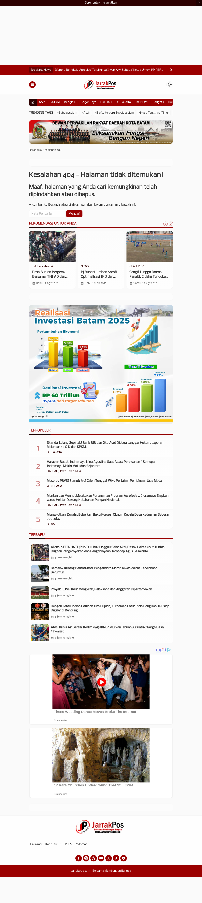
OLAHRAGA (137, 266)
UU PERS (66, 844)
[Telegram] (123, 858)
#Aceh (86, 112)
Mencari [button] (74, 213)
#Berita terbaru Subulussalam (114, 112)
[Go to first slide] (171, 224)
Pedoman (81, 844)
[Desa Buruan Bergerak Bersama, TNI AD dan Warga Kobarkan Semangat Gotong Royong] (52, 246)
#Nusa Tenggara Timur (153, 112)
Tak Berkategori (42, 266)
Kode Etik (51, 844)
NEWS (85, 266)
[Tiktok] (116, 858)
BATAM (55, 102)
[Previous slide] (165, 224)
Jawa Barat (67, 471)
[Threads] (93, 858)
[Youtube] (101, 858)
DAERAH (106, 102)
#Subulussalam (67, 112)
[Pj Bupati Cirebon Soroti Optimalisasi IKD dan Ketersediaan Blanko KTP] (101, 246)
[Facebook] (78, 858)
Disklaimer (35, 844)
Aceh (42, 102)
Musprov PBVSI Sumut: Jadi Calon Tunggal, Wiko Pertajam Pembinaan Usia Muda (104, 481)
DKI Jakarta (123, 102)
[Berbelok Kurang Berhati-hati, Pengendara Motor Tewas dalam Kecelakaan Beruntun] (40, 573)
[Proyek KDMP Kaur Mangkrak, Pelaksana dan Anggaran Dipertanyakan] (40, 592)
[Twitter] (108, 858)
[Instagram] (86, 858)
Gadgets (158, 102)
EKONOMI (141, 102)
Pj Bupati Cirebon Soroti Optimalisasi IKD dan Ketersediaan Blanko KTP (100, 276)
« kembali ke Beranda (44, 204)
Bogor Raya (88, 102)
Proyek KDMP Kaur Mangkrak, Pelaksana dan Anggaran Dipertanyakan (101, 589)
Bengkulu (70, 102)
